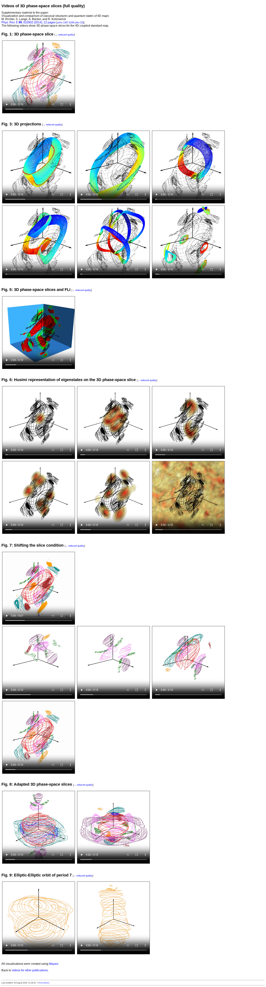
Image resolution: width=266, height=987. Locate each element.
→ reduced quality (64, 34)
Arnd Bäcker (44, 983)
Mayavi (53, 963)
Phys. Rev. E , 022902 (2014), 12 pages (28, 22)
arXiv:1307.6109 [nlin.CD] (70, 22)
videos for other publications (30, 970)
